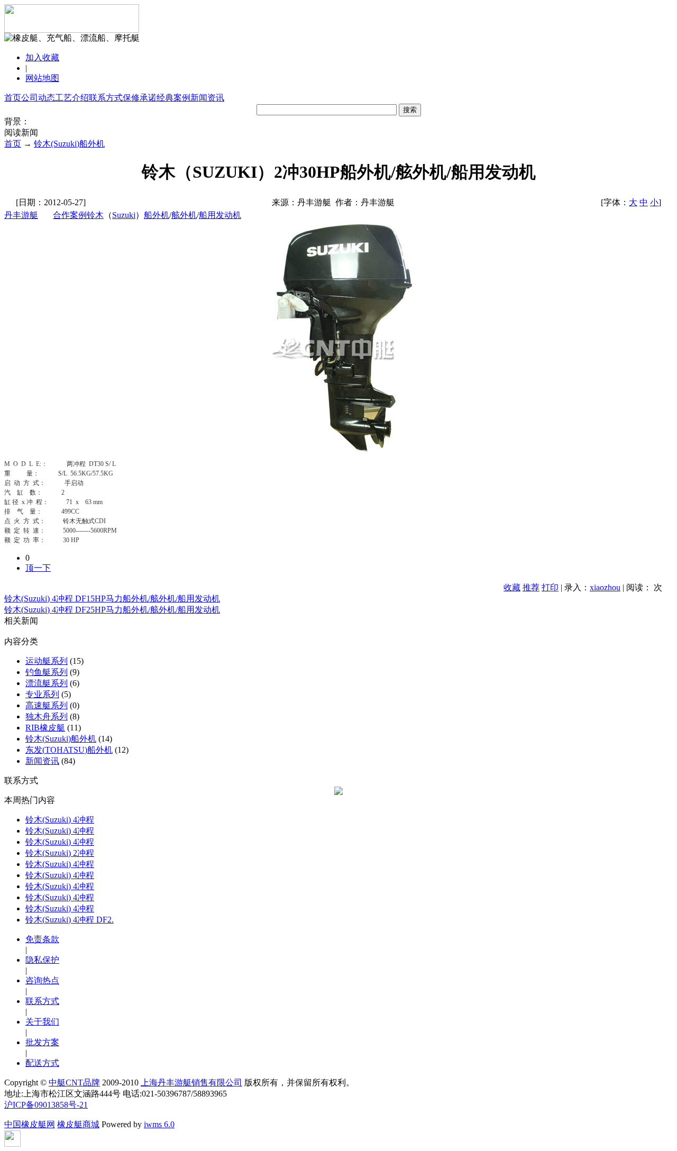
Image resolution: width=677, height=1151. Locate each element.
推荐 (531, 587)
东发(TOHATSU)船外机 (69, 749)
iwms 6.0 (159, 1124)
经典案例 (173, 97)
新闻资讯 (207, 97)
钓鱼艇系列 (46, 672)
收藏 (512, 587)
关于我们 (42, 1021)
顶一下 (38, 567)
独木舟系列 (46, 716)
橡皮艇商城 (78, 1124)
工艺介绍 (72, 97)
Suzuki (123, 215)
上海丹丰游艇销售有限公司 (191, 1082)
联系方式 (106, 97)
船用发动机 (220, 215)
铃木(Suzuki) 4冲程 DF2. (69, 919)
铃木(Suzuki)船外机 (69, 143)
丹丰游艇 (21, 215)
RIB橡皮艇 (45, 727)
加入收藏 (42, 57)
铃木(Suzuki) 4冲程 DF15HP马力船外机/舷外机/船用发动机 (112, 598)
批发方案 (42, 1042)
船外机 (156, 215)
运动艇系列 (46, 660)
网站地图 (42, 78)
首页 (12, 97)
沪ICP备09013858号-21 (46, 1104)
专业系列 (42, 694)
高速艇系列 (46, 705)
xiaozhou (605, 587)
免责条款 (42, 939)
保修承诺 (140, 97)
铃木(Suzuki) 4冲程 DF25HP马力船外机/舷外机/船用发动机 (112, 609)
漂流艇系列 (46, 683)
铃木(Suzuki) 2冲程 (59, 852)
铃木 (95, 215)
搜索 (410, 110)
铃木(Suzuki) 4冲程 (59, 819)
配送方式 (42, 1062)
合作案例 (70, 215)
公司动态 (38, 97)
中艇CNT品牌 (74, 1082)
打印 (550, 587)
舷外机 (184, 215)
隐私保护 (42, 959)
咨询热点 (42, 980)
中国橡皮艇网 (29, 1124)
